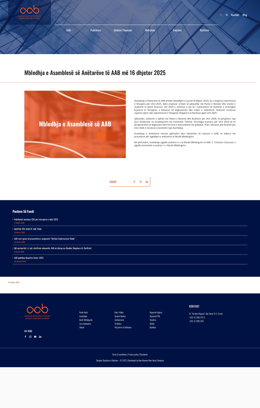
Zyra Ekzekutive (85, 323)
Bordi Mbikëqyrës (86, 319)
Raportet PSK (155, 316)
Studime (153, 319)
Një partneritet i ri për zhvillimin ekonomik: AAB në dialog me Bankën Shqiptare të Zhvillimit (52, 248)
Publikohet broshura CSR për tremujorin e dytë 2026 (36, 219)
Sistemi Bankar (120, 316)
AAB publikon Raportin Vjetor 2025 (28, 257)
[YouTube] (35, 337)
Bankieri (153, 327)
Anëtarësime (119, 319)
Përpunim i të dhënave (123, 327)
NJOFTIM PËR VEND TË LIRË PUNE (28, 229)
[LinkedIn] (40, 337)
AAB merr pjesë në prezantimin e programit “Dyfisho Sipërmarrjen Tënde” (44, 238)
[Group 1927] (29, 6)
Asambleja (83, 316)
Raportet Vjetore (156, 312)
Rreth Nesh (83, 312)
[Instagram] (30, 337)
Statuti (81, 327)
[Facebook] (25, 337)
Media (152, 323)
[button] (227, 14)
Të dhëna (118, 323)
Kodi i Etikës (119, 312)
